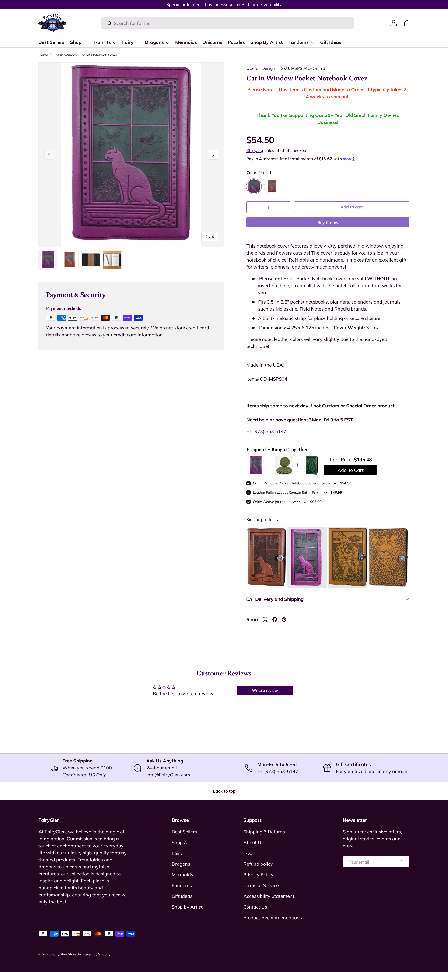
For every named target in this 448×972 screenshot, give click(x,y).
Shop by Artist (187, 907)
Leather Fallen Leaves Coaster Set (280, 492)
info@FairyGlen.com (168, 775)
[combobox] (227, 23)
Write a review (265, 690)
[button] (407, 23)
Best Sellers (51, 42)
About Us (253, 842)
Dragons (154, 42)
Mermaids (186, 42)
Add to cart (352, 206)
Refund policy (258, 864)
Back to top (224, 791)
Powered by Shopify (94, 954)
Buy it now (328, 222)
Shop (75, 42)
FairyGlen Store (64, 954)
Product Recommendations (272, 917)
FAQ (248, 853)
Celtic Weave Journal (270, 502)
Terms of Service (261, 885)
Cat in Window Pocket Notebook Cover (85, 55)
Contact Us (255, 907)
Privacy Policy (258, 875)
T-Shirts (102, 42)
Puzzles (236, 42)
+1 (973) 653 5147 (266, 431)
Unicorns (212, 42)
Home (43, 55)
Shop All (181, 842)
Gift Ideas (330, 42)
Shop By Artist (266, 42)
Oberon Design (260, 68)
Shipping (254, 150)
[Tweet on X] (265, 619)
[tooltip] (266, 557)
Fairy (127, 42)
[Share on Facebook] (274, 619)
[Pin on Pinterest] (284, 619)
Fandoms (298, 42)
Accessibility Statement (268, 896)
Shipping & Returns (264, 832)
